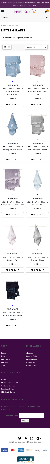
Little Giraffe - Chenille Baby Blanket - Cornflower (12, 91)
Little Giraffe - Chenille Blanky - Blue (37, 203)
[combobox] (23, 17)
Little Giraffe (13, 26)
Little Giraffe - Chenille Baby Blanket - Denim (12, 314)
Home (3, 26)
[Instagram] (32, 438)
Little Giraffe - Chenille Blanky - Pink (12, 258)
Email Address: (12, 415)
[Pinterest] (25, 438)
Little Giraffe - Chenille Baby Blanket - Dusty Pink (37, 91)
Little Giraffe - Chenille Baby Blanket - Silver (37, 148)
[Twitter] (20, 438)
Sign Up (25, 421)
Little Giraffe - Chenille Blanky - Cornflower (12, 148)
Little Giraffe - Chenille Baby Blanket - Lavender (12, 203)
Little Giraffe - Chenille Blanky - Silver (37, 258)
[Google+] (38, 438)
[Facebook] (14, 438)
